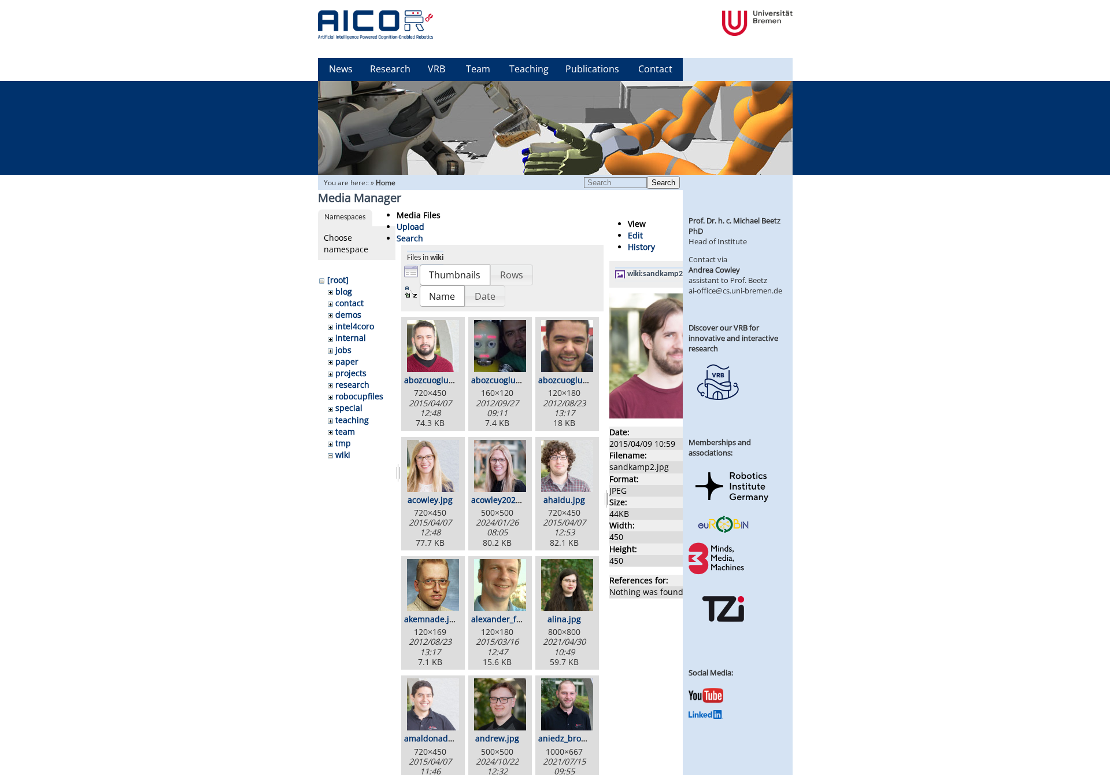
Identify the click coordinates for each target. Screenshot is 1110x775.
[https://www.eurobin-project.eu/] (723, 531)
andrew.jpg (497, 738)
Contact (655, 69)
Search (663, 182)
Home (385, 183)
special (348, 407)
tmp (343, 443)
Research (390, 69)
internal (350, 337)
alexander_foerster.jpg (514, 619)
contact (349, 302)
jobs (343, 349)
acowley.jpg (430, 499)
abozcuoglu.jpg (433, 379)
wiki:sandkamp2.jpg (661, 274)
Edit (635, 235)
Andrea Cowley (714, 270)
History (641, 246)
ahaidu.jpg (564, 499)
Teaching (529, 69)
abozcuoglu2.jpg (503, 379)
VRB (436, 69)
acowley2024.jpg (503, 499)
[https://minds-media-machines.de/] (717, 572)
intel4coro (354, 326)
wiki (342, 454)
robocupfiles (359, 396)
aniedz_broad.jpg (571, 738)
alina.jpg (564, 619)
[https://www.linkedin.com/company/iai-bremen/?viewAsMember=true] (706, 716)
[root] (338, 279)
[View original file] (671, 415)
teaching (352, 419)
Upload (410, 226)
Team (478, 69)
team (345, 431)
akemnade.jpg (431, 619)
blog (343, 291)
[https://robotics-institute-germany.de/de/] (732, 504)
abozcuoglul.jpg (569, 379)
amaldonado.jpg (435, 738)
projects (351, 373)
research (352, 384)
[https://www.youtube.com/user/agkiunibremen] (706, 700)
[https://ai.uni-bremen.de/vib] (717, 408)
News (341, 69)
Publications (592, 69)
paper (346, 361)
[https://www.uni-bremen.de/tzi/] (723, 632)
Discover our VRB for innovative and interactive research (733, 338)
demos (348, 314)
